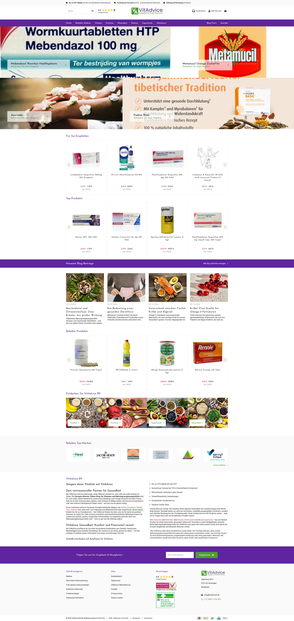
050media (101, 618)
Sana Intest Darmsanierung (77, 581)
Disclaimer (136, 618)
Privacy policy (116, 594)
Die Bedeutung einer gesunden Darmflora (120, 310)
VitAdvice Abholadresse (120, 585)
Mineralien (122, 23)
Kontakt (224, 23)
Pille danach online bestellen (77, 585)
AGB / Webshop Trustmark (118, 618)
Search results (117, 598)
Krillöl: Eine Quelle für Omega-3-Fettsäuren (204, 310)
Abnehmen (161, 23)
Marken (69, 576)
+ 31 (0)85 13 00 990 (212, 599)
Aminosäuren (189, 520)
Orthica (123, 507)
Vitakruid (74, 510)
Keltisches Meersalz (74, 589)
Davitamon (131, 507)
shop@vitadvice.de (211, 595)
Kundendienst (116, 576)
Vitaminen (157, 520)
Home (69, 23)
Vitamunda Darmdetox (75, 598)
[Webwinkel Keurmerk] (177, 585)
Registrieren (204, 555)
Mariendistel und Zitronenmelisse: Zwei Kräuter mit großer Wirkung (84, 311)
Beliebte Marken (83, 23)
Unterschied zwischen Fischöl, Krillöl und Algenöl (167, 310)
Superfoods (147, 23)
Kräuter (134, 23)
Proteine (110, 23)
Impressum (115, 581)
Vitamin (98, 23)
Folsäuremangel (72, 594)
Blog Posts (212, 23)
